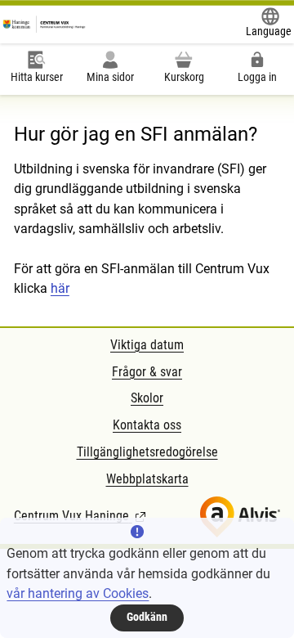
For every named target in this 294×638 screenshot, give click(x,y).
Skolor (147, 398)
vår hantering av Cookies (78, 593)
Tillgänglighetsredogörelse (147, 452)
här (60, 288)
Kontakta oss (147, 425)
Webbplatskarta (147, 479)
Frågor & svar (147, 372)
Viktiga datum (147, 345)
